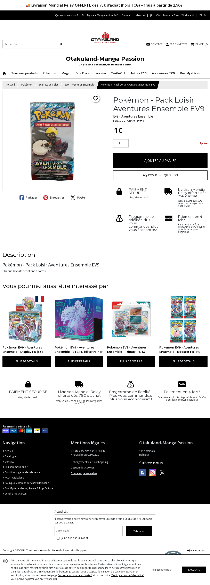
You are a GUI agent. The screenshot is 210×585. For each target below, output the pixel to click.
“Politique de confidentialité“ (127, 575)
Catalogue (10, 456)
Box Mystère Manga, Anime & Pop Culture (28, 488)
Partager (31, 197)
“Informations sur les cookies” (75, 575)
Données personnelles (84, 473)
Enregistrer (56, 197)
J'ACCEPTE (194, 569)
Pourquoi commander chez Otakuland (26, 483)
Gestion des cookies (82, 467)
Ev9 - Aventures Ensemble (133, 116)
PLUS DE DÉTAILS (27, 361)
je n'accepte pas (161, 569)
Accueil (11, 84)
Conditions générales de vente (22, 472)
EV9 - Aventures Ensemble (79, 84)
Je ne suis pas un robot (75, 538)
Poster (81, 197)
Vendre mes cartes (15, 493)
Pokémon (26, 84)
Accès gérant (197, 550)
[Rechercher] (61, 44)
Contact (9, 461)
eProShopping (79, 550)
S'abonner (139, 531)
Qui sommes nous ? (15, 467)
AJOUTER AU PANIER (160, 160)
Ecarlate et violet (48, 84)
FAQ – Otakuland (14, 477)
